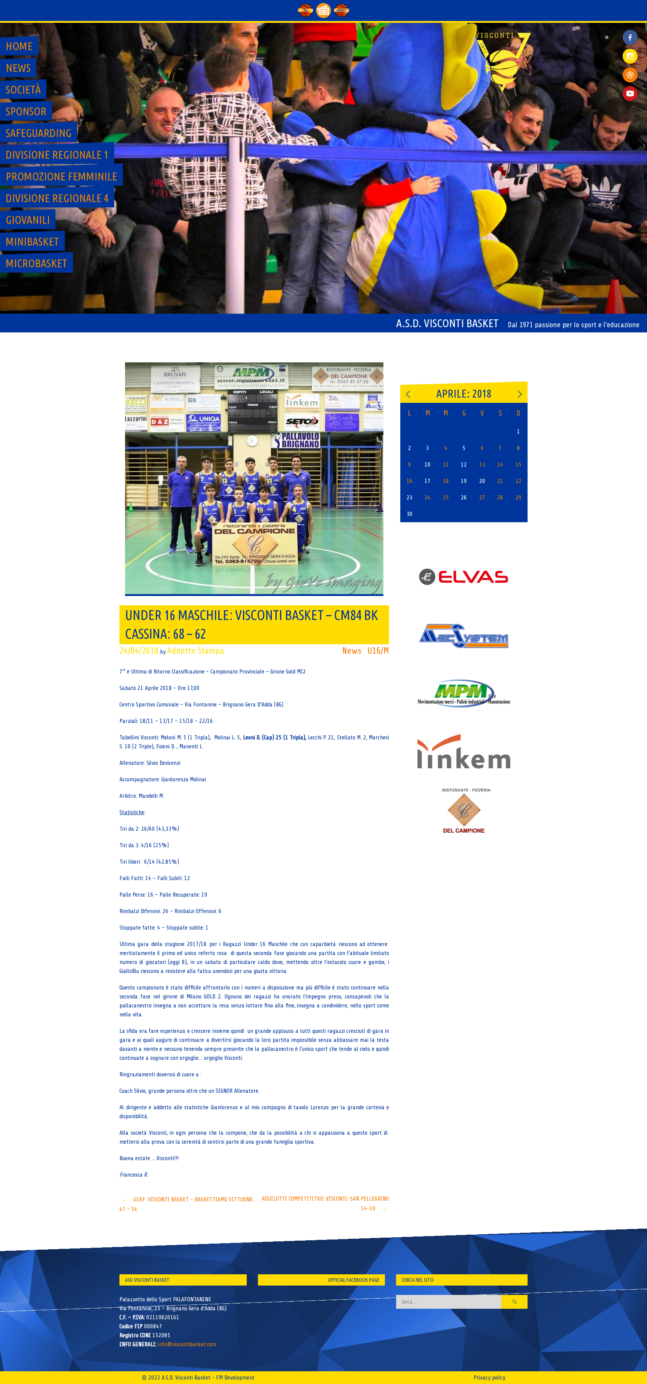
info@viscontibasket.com (187, 1344)
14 (500, 464)
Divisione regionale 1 (57, 154)
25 (446, 497)
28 (500, 497)
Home (19, 46)
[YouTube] (630, 93)
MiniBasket (32, 241)
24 (428, 497)
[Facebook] (630, 32)
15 (519, 464)
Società (23, 89)
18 (446, 481)
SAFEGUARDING (39, 133)
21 (500, 481)
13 (482, 464)
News (18, 67)
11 (446, 464)
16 (410, 481)
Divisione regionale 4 (57, 198)
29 (519, 497)
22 (519, 481)
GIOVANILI (28, 219)
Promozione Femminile (61, 176)
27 (482, 497)
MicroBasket (36, 263)
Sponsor (26, 111)
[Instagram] (630, 56)
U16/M (378, 651)
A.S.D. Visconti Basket (447, 323)
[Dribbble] (630, 74)
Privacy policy (489, 1377)
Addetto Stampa (195, 651)
